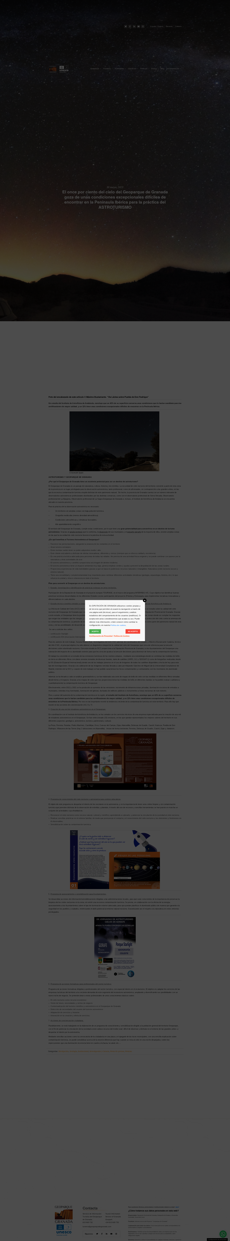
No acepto (133, 631)
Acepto (95, 631)
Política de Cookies (121, 636)
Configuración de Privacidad (101, 636)
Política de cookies (118, 625)
